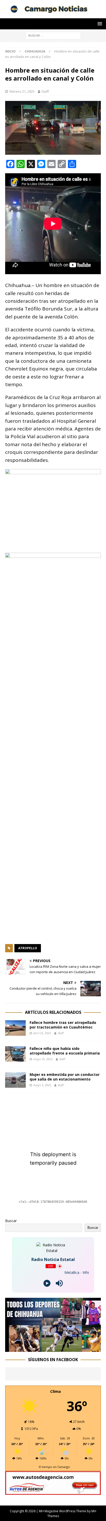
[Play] (47, 1283)
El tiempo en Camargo (54, 1467)
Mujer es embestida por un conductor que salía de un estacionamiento (65, 1077)
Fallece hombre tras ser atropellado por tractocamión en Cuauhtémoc (63, 1025)
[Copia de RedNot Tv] (53, 1348)
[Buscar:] (53, 35)
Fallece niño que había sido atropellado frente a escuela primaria (65, 1051)
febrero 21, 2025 (21, 91)
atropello (27, 948)
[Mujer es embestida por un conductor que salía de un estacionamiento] (15, 1080)
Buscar (11, 1220)
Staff (45, 91)
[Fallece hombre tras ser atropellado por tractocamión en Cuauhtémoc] (15, 1028)
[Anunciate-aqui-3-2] (53, 1491)
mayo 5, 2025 (42, 1085)
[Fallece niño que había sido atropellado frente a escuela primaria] (15, 1054)
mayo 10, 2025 (42, 1059)
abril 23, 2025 (42, 1033)
